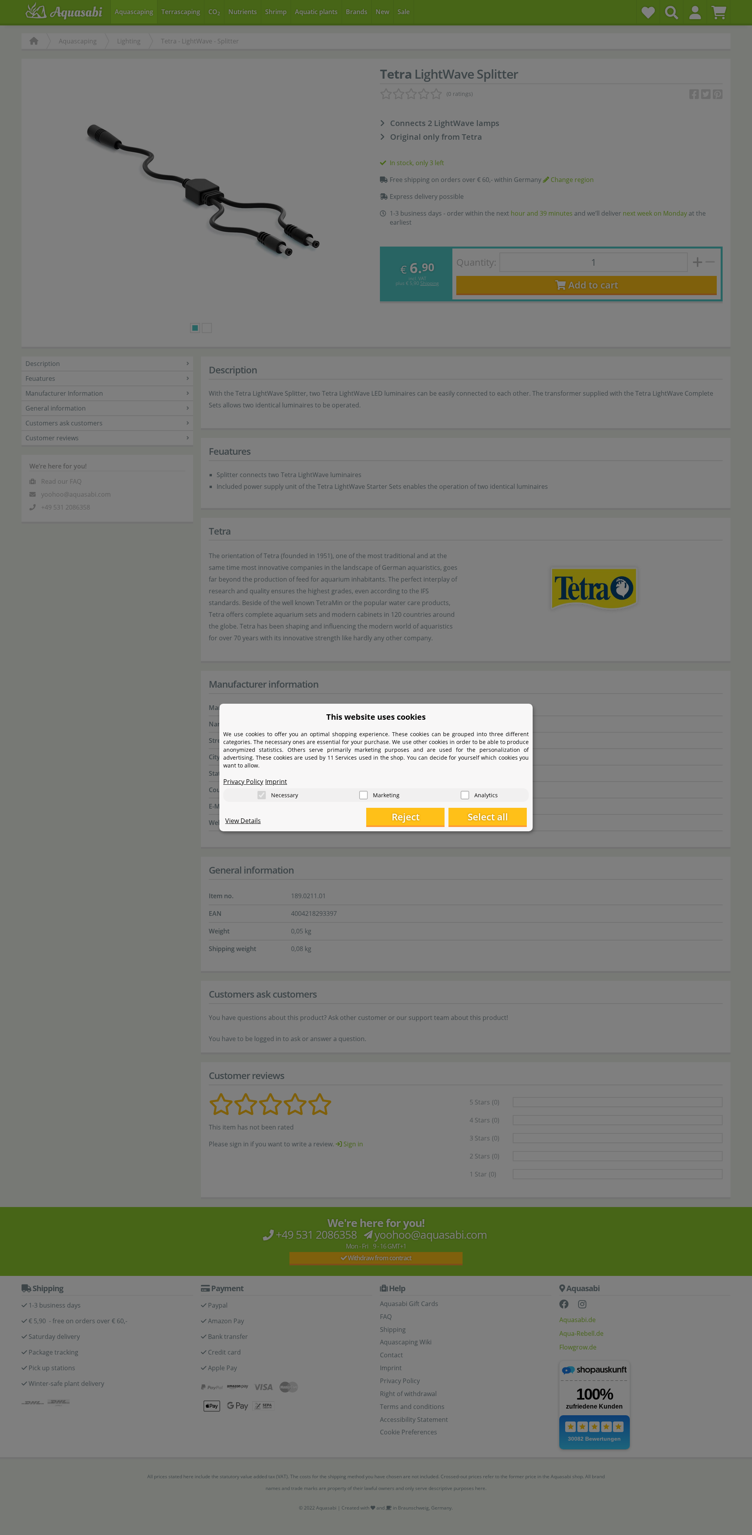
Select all (488, 816)
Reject (405, 816)
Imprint (276, 781)
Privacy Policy (243, 781)
